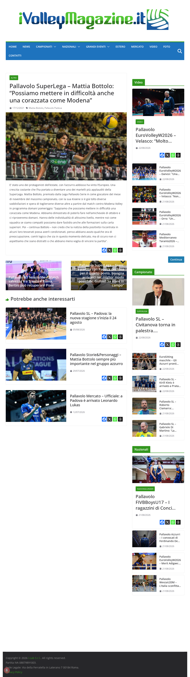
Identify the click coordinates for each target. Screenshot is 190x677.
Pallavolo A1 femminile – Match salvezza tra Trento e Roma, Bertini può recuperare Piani (34, 281)
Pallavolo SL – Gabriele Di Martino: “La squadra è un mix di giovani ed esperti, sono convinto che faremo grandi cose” (170, 427)
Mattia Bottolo (36, 108)
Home (13, 46)
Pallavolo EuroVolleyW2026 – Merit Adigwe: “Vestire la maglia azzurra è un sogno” (170, 560)
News (26, 46)
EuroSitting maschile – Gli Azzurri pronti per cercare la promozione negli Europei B (170, 360)
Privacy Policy (14, 672)
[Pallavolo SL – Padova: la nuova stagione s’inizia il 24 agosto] (36, 310)
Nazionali (69, 46)
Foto (166, 46)
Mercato (137, 46)
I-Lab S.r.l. (34, 658)
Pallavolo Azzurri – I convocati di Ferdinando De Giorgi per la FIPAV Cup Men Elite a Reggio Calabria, (169, 538)
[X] (109, 250)
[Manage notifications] (7, 670)
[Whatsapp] (115, 250)
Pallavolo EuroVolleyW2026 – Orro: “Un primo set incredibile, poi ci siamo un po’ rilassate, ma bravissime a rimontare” (170, 215)
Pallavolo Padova (53, 108)
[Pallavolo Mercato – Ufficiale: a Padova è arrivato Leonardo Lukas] (36, 393)
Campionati (44, 46)
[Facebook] (104, 250)
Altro (14, 77)
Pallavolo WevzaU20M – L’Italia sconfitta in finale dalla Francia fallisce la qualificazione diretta (170, 582)
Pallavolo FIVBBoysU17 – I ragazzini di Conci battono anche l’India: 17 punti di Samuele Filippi (154, 502)
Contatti (15, 55)
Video (153, 46)
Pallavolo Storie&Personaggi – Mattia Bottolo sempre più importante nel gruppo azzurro (96, 359)
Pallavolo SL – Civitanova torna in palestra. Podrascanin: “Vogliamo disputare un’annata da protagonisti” (157, 324)
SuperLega (142, 311)
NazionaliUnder (145, 489)
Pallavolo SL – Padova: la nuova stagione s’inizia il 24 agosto (93, 318)
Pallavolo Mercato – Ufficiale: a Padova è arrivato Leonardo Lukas (96, 400)
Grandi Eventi (96, 46)
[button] (54, 46)
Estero (120, 46)
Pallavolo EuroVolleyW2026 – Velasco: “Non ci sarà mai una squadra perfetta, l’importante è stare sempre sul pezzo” (170, 193)
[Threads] (120, 250)
